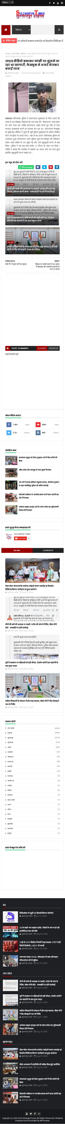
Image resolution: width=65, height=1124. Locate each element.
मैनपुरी (9, 833)
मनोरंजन (10, 795)
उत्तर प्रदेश (50, 73)
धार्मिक (9, 771)
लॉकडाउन (10, 757)
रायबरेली (10, 752)
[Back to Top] (39, 1113)
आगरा (9, 805)
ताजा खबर (17, 550)
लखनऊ (8, 76)
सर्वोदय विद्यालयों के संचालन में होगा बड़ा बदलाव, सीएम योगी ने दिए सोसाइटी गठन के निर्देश (32, 248)
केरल (9, 814)
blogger (42, 348)
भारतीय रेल (11, 781)
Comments (48, 550)
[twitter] (53, 3)
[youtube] (58, 3)
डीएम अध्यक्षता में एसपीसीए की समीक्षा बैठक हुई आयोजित (40, 1064)
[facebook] (49, 3)
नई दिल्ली (10, 742)
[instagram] (62, 3)
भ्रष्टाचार (10, 829)
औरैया (9, 809)
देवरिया (9, 790)
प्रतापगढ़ (10, 776)
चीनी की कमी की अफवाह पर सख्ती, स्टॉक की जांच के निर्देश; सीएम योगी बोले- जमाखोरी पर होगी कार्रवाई (31, 190)
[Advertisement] (32, 309)
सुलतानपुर (10, 738)
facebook (53, 348)
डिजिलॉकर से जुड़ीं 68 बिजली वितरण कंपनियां (36, 913)
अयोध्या (10, 786)
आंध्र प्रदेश (11, 800)
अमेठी (9, 747)
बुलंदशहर (10, 824)
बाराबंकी (10, 819)
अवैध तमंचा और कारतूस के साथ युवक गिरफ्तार (35, 470)
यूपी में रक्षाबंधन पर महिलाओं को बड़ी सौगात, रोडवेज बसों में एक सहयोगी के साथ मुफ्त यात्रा (30, 219)
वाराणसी (10, 766)
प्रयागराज (10, 762)
